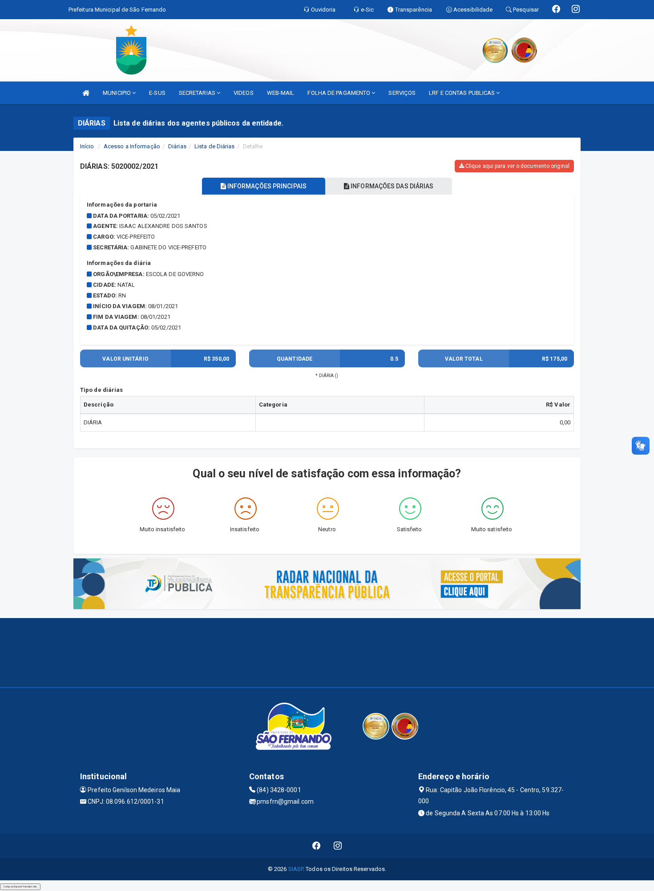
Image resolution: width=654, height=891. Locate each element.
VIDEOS (244, 93)
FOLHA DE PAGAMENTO (339, 93)
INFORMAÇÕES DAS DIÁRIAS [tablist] (391, 186)
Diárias (177, 146)
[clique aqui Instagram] (338, 846)
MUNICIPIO (117, 93)
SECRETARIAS (198, 93)
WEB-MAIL (281, 93)
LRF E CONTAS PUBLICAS (462, 93)
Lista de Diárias (214, 146)
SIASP (295, 869)
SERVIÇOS (402, 93)
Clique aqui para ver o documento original (516, 166)
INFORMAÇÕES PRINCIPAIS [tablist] (266, 186)
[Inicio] (86, 92)
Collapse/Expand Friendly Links (20, 886)
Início (87, 146)
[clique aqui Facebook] (316, 846)
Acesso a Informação (132, 146)
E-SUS (157, 93)
